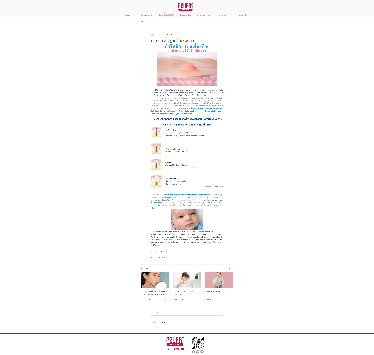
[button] (147, 15)
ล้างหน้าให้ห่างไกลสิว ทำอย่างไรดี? (184, 293)
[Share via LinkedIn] (161, 251)
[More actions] (222, 35)
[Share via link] (166, 251)
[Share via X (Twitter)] (157, 251)
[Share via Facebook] (152, 251)
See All (230, 268)
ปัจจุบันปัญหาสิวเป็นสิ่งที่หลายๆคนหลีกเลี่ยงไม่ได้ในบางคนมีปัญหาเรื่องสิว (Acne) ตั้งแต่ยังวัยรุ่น (155, 293)
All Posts (143, 21)
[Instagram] (197, 351)
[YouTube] (202, 351)
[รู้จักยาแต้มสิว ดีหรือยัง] (219, 280)
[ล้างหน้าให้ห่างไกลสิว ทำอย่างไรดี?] (187, 280)
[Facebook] (193, 351)
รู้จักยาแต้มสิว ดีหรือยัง (215, 292)
